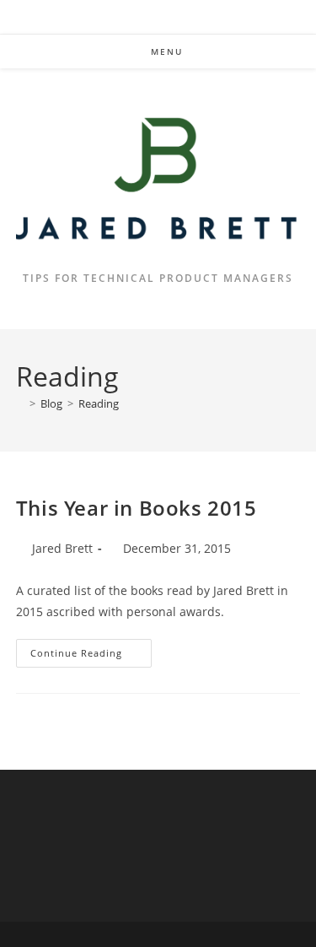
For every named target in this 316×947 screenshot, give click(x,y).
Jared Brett (62, 548)
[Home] (20, 403)
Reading (98, 403)
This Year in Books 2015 (136, 508)
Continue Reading (91, 656)
